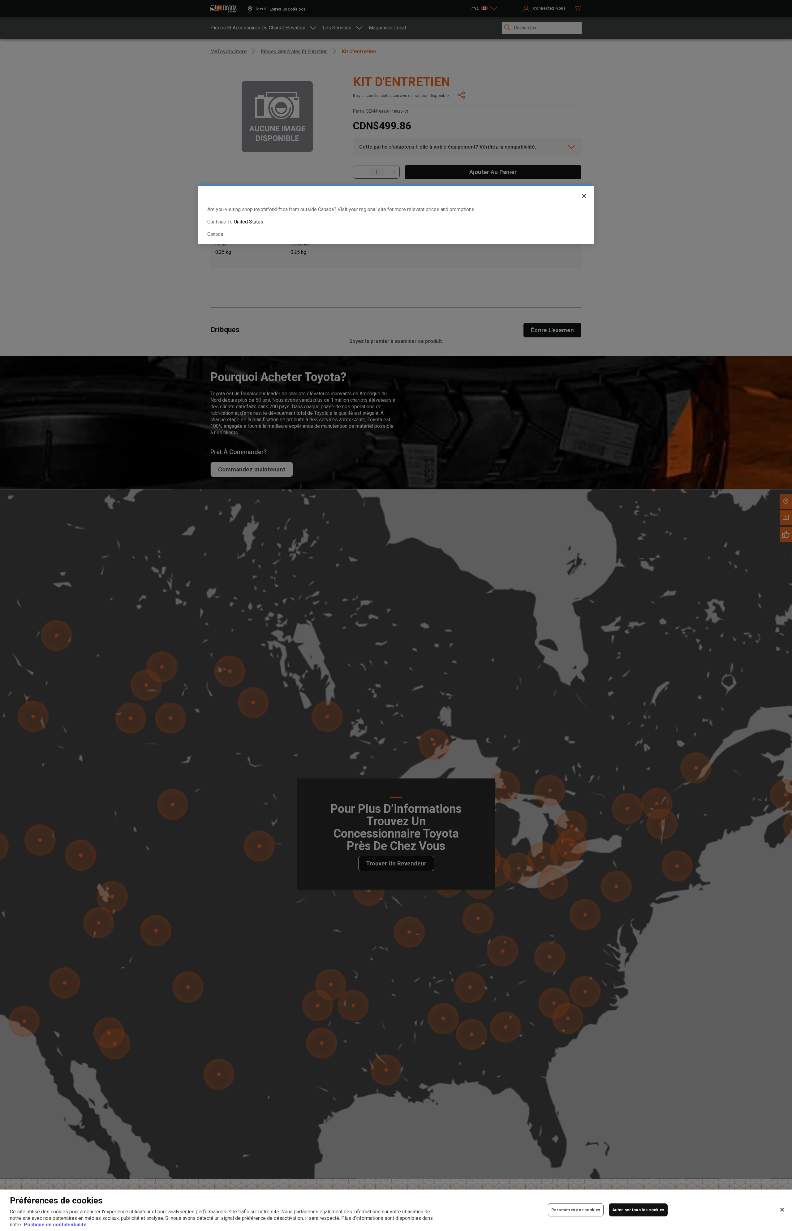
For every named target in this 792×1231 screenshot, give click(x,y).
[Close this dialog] (579, 197)
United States (248, 222)
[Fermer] (782, 1209)
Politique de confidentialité (55, 1225)
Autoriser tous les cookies (638, 1209)
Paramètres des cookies (575, 1209)
